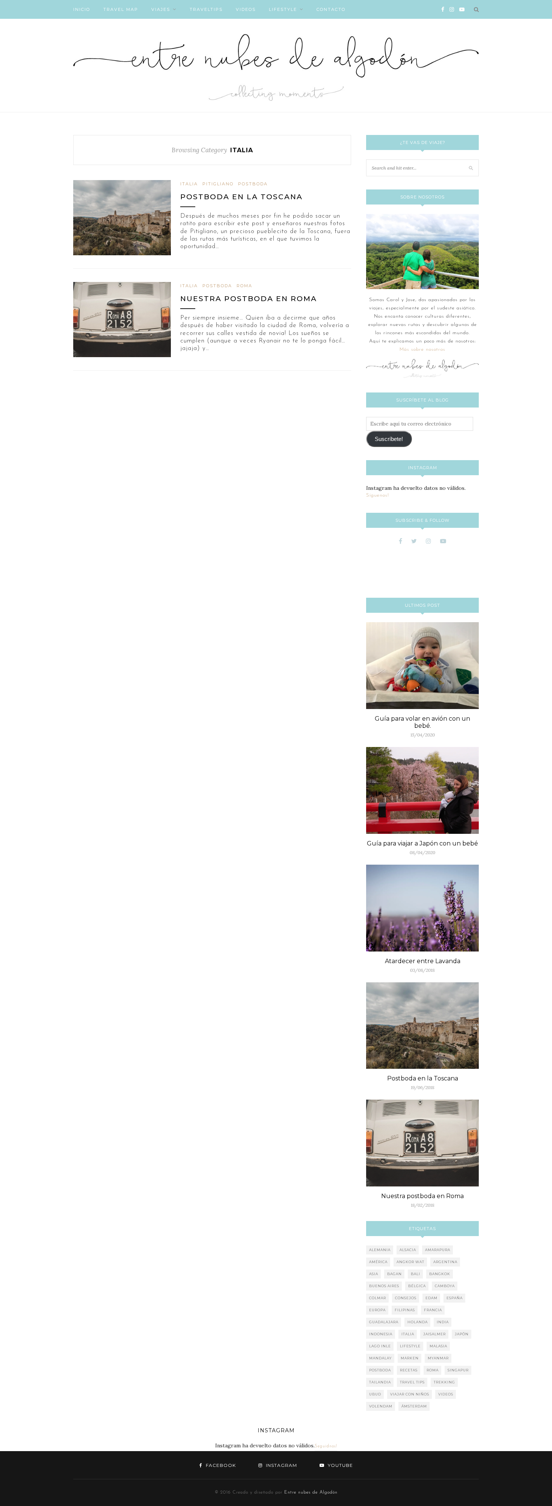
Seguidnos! (326, 1446)
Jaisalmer (434, 1334)
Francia (433, 1310)
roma (433, 1370)
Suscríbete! (389, 439)
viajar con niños (409, 1394)
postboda (253, 183)
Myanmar (438, 1358)
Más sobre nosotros (422, 349)
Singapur (458, 1370)
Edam (431, 1298)
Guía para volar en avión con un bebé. (422, 722)
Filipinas (405, 1310)
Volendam (380, 1406)
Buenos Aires (384, 1286)
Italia (189, 183)
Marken (410, 1358)
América (378, 1262)
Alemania (380, 1250)
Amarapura (437, 1250)
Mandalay (380, 1358)
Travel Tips (412, 1382)
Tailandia (380, 1382)
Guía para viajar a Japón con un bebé (422, 843)
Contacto (331, 9)
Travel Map (120, 9)
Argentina (445, 1262)
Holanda (417, 1322)
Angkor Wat (410, 1262)
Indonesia (380, 1334)
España (454, 1298)
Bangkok (439, 1274)
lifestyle (410, 1346)
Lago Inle (380, 1346)
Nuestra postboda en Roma (248, 298)
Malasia (438, 1346)
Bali (415, 1274)
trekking (444, 1382)
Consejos (405, 1298)
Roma (244, 285)
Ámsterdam (414, 1406)
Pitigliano (218, 183)
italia (407, 1334)
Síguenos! (377, 495)
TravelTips (206, 9)
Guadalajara (383, 1322)
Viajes (160, 9)
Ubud (375, 1394)
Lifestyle (283, 9)
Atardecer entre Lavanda (422, 961)
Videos (246, 9)
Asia (373, 1274)
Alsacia (408, 1250)
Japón (462, 1334)
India (443, 1322)
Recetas (409, 1370)
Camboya (445, 1286)
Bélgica (417, 1286)
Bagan (394, 1274)
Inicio (81, 9)
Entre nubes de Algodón (311, 1492)
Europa (377, 1310)
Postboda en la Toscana (241, 196)
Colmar (377, 1298)
